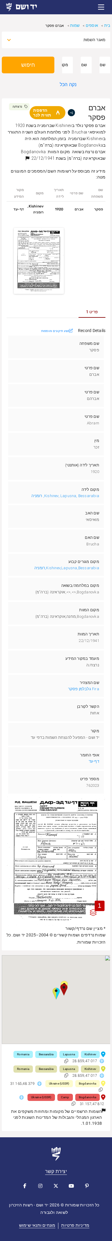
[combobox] (61, 40)
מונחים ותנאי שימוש (37, 1225)
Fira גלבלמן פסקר (83, 689)
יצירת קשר (56, 1171)
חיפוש (28, 65)
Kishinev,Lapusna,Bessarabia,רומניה (66, 568)
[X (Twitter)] (56, 1186)
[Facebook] (25, 1186)
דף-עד (94, 761)
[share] (71, 112)
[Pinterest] (87, 1186)
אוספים (92, 25)
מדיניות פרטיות (75, 1225)
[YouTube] (72, 1186)
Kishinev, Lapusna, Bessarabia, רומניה (65, 496)
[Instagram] (41, 1186)
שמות (74, 25)
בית (107, 25)
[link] (27, 7)
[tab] (92, 312)
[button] (101, 7)
